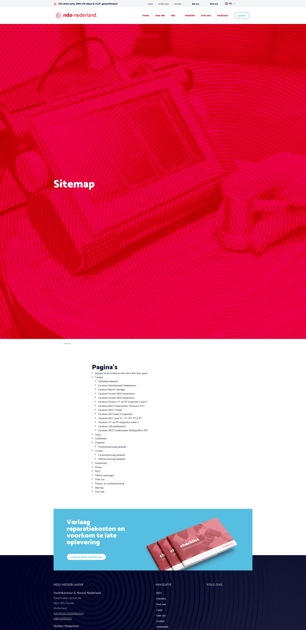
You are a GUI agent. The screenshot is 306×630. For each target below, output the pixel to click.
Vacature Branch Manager (111, 389)
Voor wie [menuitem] (160, 15)
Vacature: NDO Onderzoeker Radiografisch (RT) (123, 430)
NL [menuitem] (230, 3)
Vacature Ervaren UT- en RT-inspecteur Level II (122, 401)
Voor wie (99, 491)
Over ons (100, 479)
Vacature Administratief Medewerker (117, 385)
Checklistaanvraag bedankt (112, 446)
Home (98, 467)
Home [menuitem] (145, 15)
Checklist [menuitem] (190, 15)
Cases (98, 434)
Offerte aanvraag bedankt (111, 458)
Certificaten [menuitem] (163, 3)
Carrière (99, 377)
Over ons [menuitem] (206, 15)
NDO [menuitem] (173, 15)
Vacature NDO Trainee (110, 409)
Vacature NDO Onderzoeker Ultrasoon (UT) (121, 405)
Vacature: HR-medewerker (112, 426)
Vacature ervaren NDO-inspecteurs (116, 397)
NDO (97, 471)
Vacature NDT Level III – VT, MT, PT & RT (120, 418)
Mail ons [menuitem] (214, 3)
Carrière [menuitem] (177, 3)
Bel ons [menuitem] (195, 3)
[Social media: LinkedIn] (211, 595)
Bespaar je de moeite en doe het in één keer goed (121, 373)
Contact (99, 450)
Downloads (101, 463)
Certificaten (101, 438)
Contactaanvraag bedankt (111, 454)
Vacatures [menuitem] (222, 15)
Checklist (100, 442)
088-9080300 (63, 618)
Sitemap (99, 487)
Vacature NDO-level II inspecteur (115, 414)
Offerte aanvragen (104, 475)
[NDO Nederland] (75, 15)
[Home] (57, 343)
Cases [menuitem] (150, 3)
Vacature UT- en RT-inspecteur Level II (118, 422)
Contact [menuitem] (241, 15)
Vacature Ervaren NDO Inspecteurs (116, 393)
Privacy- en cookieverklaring (109, 483)
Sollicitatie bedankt (108, 381)
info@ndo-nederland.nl (69, 613)
